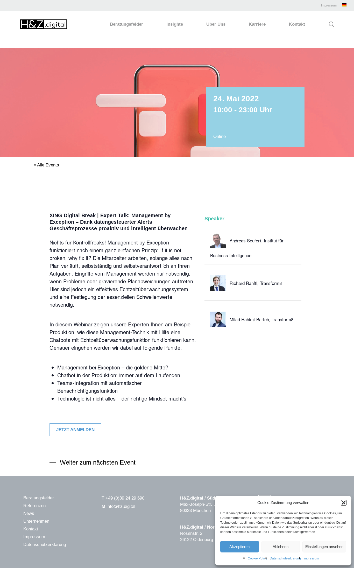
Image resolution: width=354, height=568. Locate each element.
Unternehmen (36, 521)
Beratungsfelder (38, 497)
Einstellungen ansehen (324, 546)
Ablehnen (280, 546)
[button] (343, 502)
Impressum (311, 558)
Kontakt (30, 529)
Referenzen (34, 505)
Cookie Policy (257, 558)
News (28, 513)
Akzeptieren (239, 546)
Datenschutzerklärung (285, 558)
